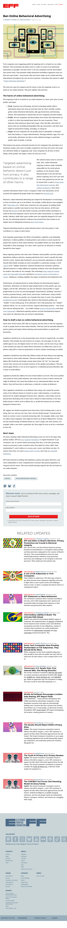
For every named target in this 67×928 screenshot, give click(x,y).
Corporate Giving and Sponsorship (12, 903)
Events (23, 880)
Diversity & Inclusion (26, 869)
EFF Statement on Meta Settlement (40, 596)
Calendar (23, 854)
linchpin (15, 211)
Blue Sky (29, 839)
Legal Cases (24, 882)
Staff (22, 867)
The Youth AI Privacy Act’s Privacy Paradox (44, 755)
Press (7, 862)
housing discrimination (48, 308)
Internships (24, 862)
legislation (35, 440)
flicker (43, 839)
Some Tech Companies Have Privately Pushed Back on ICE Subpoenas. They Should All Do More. (41, 647)
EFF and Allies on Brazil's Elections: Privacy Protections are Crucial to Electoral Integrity (44, 543)
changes (51, 621)
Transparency (9, 882)
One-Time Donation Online (11, 897)
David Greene (40, 594)
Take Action (50, 4)
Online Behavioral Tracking (26, 478)
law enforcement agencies (46, 185)
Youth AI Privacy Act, (43, 677)
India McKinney (41, 666)
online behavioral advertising (14, 81)
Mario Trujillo (41, 571)
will (49, 672)
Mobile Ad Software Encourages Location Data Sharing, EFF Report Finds (43, 695)
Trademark (22, 918)
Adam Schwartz (25, 19)
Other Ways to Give (11, 908)
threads (64, 839)
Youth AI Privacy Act (40, 767)
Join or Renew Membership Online (11, 894)
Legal (7, 856)
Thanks (54, 918)
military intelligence (44, 188)
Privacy (7, 478)
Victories (23, 858)
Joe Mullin (39, 723)
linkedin (50, 839)
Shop (7, 906)
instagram (22, 839)
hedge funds (59, 182)
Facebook (6, 300)
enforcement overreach (42, 630)
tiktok (57, 839)
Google (14, 300)
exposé (5, 266)
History (23, 860)
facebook (15, 839)
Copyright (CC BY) (8, 918)
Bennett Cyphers (10, 19)
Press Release (28, 692)
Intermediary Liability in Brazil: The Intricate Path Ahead (40, 616)
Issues (38, 4)
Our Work (43, 4)
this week (58, 672)
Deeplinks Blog (29, 539)
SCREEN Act (31, 677)
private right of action (32, 451)
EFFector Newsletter (26, 886)
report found (41, 710)
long (22, 440)
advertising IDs (13, 205)
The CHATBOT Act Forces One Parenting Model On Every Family (42, 782)
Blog (22, 876)
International (9, 884)
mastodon (8, 839)
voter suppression (9, 311)
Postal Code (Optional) (12, 501)
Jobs (22, 864)
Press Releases (25, 878)
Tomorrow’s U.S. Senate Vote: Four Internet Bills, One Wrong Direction (40, 669)
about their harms (37, 222)
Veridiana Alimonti (42, 539)
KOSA (60, 675)
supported (27, 440)
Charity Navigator (32, 844)
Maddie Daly (40, 753)
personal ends (48, 193)
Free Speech (9, 876)
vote (52, 672)
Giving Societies (10, 900)
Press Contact (40, 876)
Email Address (10, 507)
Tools (56, 4)
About (34, 4)
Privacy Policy (40, 918)
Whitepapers (24, 884)
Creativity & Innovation (12, 880)
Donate (61, 4)
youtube (36, 839)
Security (8, 858)
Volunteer (23, 856)
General (8, 854)
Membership (9, 860)
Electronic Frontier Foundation (10, 6)
